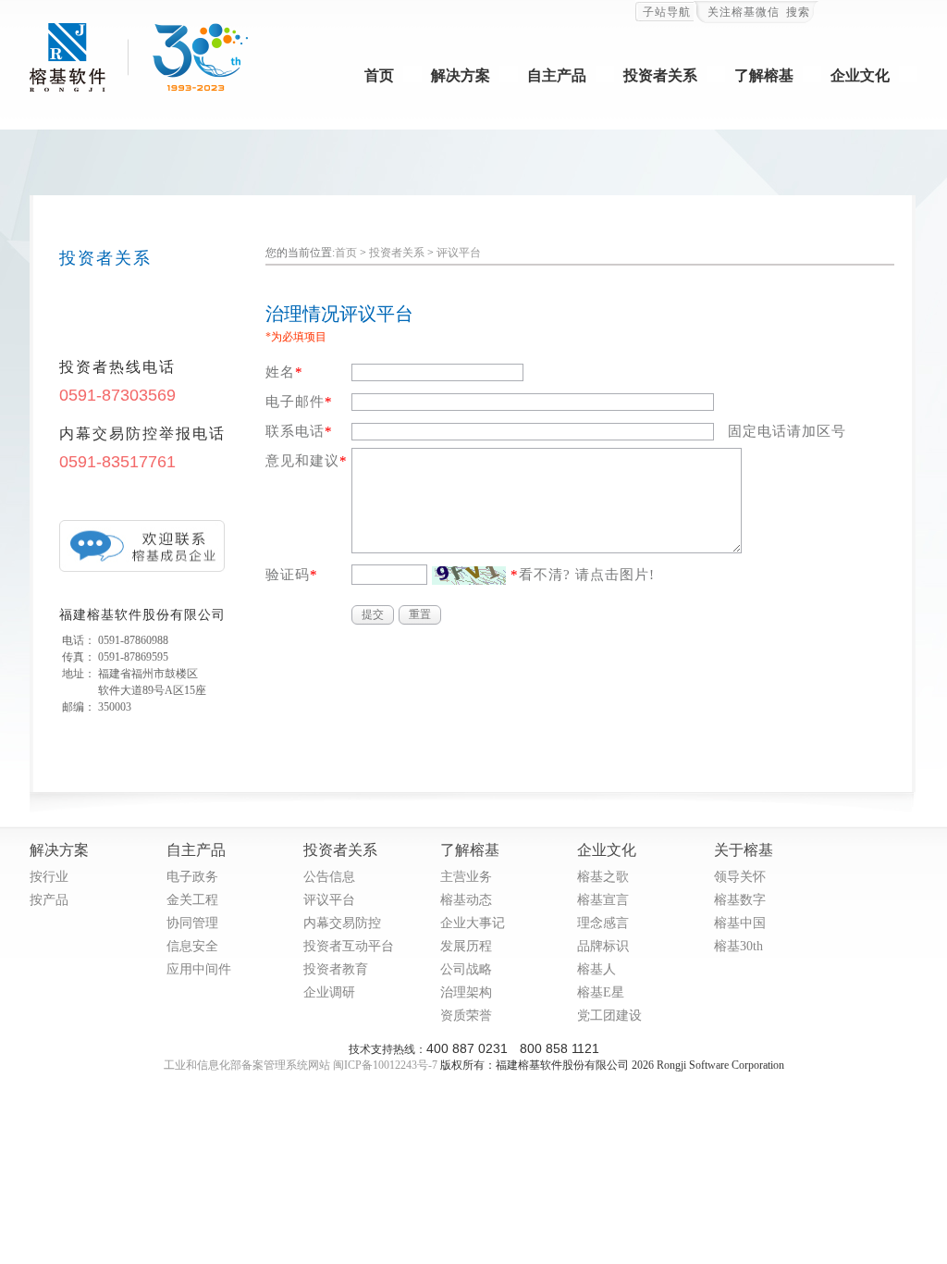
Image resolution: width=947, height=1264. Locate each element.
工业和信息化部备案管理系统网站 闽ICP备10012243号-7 (300, 1065)
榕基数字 (740, 898)
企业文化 (860, 75)
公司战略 (466, 967)
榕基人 (596, 967)
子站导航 (667, 12)
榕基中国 (740, 921)
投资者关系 (660, 75)
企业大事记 (472, 921)
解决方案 (460, 75)
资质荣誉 (466, 1014)
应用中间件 (198, 967)
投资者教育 (335, 967)
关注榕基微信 (743, 12)
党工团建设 (609, 1014)
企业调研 (329, 991)
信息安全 (192, 944)
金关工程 (192, 898)
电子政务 (192, 875)
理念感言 (603, 921)
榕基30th (738, 944)
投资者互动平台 (348, 944)
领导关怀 (740, 875)
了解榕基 (763, 75)
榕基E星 (600, 991)
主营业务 (466, 875)
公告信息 (329, 875)
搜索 (798, 12)
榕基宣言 (603, 898)
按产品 (49, 898)
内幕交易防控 (342, 921)
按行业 (49, 875)
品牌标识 (603, 944)
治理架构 (466, 991)
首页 (379, 75)
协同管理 (192, 921)
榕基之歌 (603, 875)
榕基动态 (466, 898)
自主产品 (556, 75)
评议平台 (459, 252)
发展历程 (466, 944)
